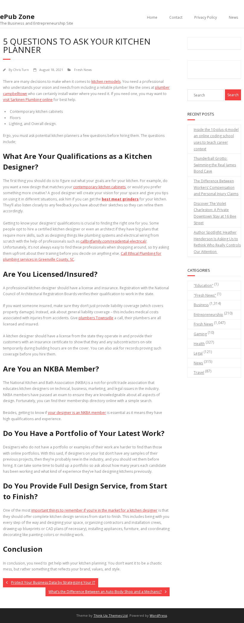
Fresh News (83, 69)
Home (152, 17)
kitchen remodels (106, 81)
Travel (199, 372)
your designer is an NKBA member (77, 412)
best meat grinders (120, 199)
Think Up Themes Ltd (110, 615)
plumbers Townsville (96, 317)
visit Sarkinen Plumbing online (28, 99)
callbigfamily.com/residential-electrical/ (113, 241)
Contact (175, 17)
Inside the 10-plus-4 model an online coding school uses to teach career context (216, 139)
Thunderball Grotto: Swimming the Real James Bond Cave (215, 165)
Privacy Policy (205, 17)
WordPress (158, 615)
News (233, 17)
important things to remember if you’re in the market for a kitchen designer (94, 510)
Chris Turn (21, 69)
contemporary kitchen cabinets (99, 186)
